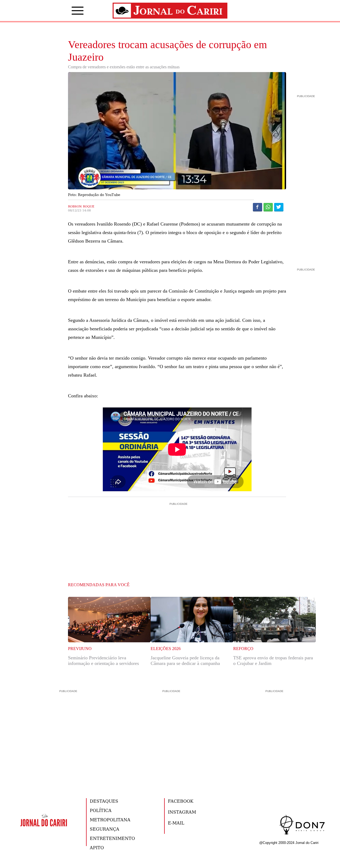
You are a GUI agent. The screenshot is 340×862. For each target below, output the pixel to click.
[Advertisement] (177, 529)
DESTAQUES (104, 801)
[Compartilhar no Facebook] (257, 207)
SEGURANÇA (104, 829)
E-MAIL (176, 823)
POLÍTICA (101, 810)
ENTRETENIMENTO (112, 838)
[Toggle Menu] (69, 10)
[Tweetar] (278, 207)
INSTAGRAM (182, 812)
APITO (97, 847)
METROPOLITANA (110, 819)
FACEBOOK (180, 801)
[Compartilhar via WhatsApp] (268, 207)
